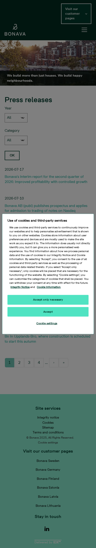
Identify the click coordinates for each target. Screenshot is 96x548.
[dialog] (47, 274)
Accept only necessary (48, 299)
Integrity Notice (20, 287)
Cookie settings (46, 323)
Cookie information (49, 287)
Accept (48, 311)
